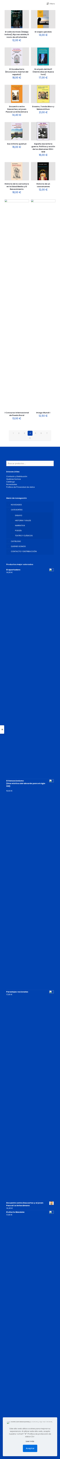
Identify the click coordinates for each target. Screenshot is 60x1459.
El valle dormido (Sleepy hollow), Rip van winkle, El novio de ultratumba (17, 34)
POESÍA (18, 530)
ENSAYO (18, 515)
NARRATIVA (20, 525)
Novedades (11, 484)
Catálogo (10, 481)
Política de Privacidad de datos (20, 487)
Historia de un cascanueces (43, 185)
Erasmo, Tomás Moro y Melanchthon (43, 107)
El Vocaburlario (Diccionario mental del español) (16, 72)
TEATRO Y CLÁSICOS (24, 535)
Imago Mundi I (43, 412)
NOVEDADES (16, 504)
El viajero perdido (43, 31)
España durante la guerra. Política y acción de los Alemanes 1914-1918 (43, 148)
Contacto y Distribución (16, 476)
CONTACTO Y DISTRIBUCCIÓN (24, 551)
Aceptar (30, 1448)
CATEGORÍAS (16, 509)
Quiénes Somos (13, 479)
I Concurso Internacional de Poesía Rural (17, 414)
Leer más (30, 1441)
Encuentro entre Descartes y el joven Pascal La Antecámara (17, 109)
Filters (52, 3)
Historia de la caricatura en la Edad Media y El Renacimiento (17, 186)
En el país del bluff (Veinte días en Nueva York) (43, 72)
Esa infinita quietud (16, 144)
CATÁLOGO (16, 541)
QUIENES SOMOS (18, 546)
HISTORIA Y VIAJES (23, 520)
